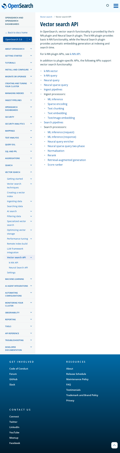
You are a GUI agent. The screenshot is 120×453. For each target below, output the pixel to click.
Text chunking (56, 108)
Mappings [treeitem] (10, 131)
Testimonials (73, 389)
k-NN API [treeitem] (13, 262)
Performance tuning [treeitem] (17, 238)
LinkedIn (14, 427)
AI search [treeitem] (12, 211)
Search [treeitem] (8, 165)
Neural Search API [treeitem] (18, 267)
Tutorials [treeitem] (10, 62)
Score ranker (55, 164)
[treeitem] (31, 48)
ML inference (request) (61, 132)
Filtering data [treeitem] (14, 216)
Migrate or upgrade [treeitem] (15, 76)
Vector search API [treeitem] (16, 257)
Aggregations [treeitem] (12, 158)
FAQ (68, 384)
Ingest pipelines (53, 89)
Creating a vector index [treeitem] (16, 194)
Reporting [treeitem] (10, 319)
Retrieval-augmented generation (67, 160)
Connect (14, 416)
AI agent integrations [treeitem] (16, 286)
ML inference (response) (62, 137)
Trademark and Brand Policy (82, 395)
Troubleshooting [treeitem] (14, 340)
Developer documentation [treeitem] (13, 348)
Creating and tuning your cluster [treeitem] (16, 85)
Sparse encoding (57, 104)
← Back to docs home (16, 32)
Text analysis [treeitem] (12, 137)
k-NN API (75, 54)
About (69, 368)
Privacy (70, 400)
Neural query (51, 80)
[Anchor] (35, 361)
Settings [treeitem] (11, 272)
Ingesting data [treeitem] (14, 201)
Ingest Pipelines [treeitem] (13, 100)
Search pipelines (53, 122)
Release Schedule (76, 373)
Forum (13, 373)
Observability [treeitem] (12, 312)
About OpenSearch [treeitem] (14, 49)
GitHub (13, 379)
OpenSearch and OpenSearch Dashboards (14, 20)
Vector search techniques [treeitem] (14, 185)
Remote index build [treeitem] (17, 243)
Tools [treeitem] (8, 326)
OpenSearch (18, 6)
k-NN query (50, 75)
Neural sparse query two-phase (66, 146)
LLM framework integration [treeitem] (15, 250)
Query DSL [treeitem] (10, 144)
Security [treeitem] (9, 117)
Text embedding (57, 113)
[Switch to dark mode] (107, 5)
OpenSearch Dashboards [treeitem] (11, 108)
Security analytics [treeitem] (15, 123)
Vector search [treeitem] (12, 172)
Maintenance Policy (77, 379)
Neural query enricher (61, 141)
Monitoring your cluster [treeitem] (14, 304)
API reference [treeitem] (12, 333)
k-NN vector (51, 71)
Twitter (13, 421)
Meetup (13, 437)
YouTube (14, 432)
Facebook (14, 443)
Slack (12, 384)
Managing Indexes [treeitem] (14, 93)
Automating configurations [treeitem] (13, 294)
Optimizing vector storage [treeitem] (16, 231)
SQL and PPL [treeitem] (11, 151)
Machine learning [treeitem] (14, 279)
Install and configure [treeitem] (17, 69)
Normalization (56, 150)
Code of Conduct (18, 368)
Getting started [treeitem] (13, 55)
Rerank (52, 155)
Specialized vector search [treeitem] (16, 223)
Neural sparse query (56, 85)
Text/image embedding (61, 118)
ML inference (55, 99)
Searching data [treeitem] (15, 206)
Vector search (46, 16)
